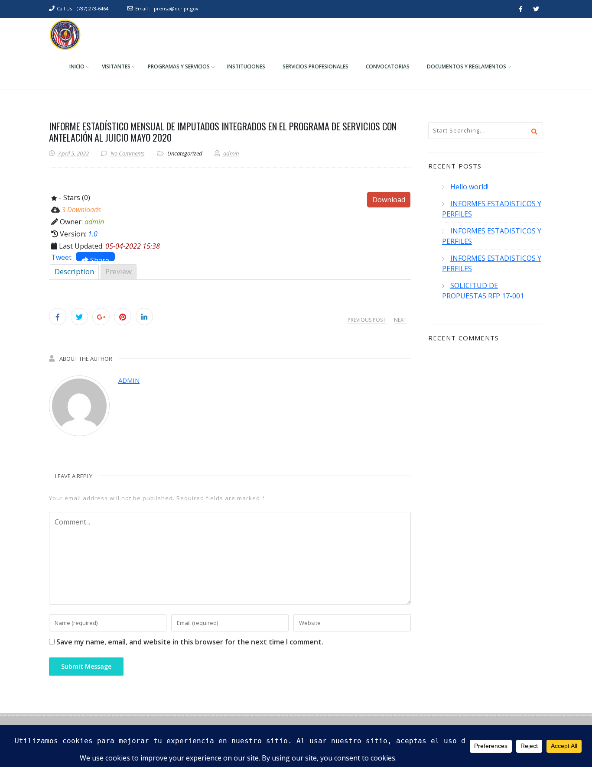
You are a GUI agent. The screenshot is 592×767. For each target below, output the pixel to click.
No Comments (128, 153)
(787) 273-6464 (92, 8)
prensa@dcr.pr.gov (176, 8)
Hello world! (469, 186)
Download (388, 199)
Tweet (61, 257)
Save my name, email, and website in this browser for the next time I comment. (189, 642)
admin (129, 380)
